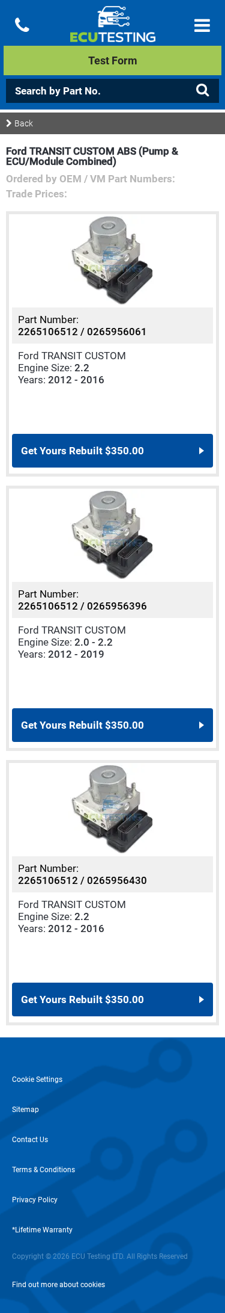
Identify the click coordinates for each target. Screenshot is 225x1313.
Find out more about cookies (58, 1285)
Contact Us (30, 1139)
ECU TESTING (112, 34)
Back (23, 123)
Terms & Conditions (43, 1170)
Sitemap (25, 1109)
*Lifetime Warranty (42, 1230)
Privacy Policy (35, 1200)
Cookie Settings (37, 1079)
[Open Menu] (202, 25)
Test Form (112, 60)
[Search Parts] (202, 90)
